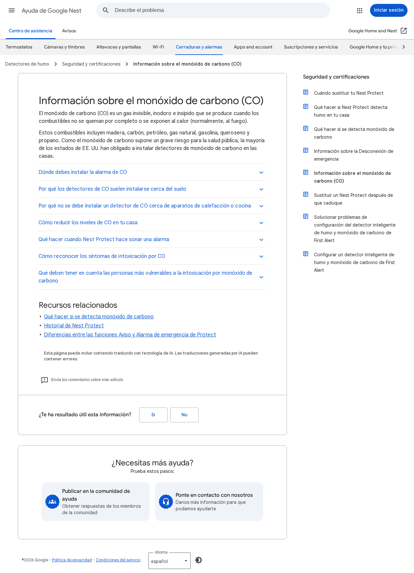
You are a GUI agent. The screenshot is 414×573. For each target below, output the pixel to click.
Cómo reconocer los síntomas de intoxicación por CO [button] (101, 256)
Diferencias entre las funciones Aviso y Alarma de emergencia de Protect (130, 335)
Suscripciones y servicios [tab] (311, 47)
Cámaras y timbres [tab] (64, 47)
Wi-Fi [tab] (158, 47)
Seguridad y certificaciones (336, 77)
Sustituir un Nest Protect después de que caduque (353, 199)
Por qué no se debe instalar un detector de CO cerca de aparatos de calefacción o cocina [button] (144, 206)
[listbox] (169, 560)
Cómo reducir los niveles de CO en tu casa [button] (87, 222)
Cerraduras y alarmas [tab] (199, 47)
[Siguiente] (400, 47)
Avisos (69, 31)
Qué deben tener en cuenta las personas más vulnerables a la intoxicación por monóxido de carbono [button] (145, 277)
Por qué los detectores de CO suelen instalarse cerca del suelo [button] (112, 189)
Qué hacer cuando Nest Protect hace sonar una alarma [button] (103, 239)
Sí (153, 415)
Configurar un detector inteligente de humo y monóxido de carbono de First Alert (354, 262)
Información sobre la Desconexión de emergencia (353, 155)
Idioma (161, 552)
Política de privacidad (72, 559)
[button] (11, 10)
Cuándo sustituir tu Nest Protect (349, 93)
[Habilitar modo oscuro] (198, 560)
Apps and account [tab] (253, 47)
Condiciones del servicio (118, 559)
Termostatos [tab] (19, 47)
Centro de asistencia (30, 31)
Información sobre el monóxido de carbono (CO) (352, 177)
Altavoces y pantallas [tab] (118, 47)
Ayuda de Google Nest (52, 10)
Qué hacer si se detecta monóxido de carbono (99, 316)
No (184, 415)
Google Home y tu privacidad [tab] (381, 47)
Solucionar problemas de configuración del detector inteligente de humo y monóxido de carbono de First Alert (355, 228)
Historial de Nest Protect (74, 326)
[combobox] (222, 10)
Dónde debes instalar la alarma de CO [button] (82, 172)
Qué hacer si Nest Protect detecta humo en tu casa (350, 111)
